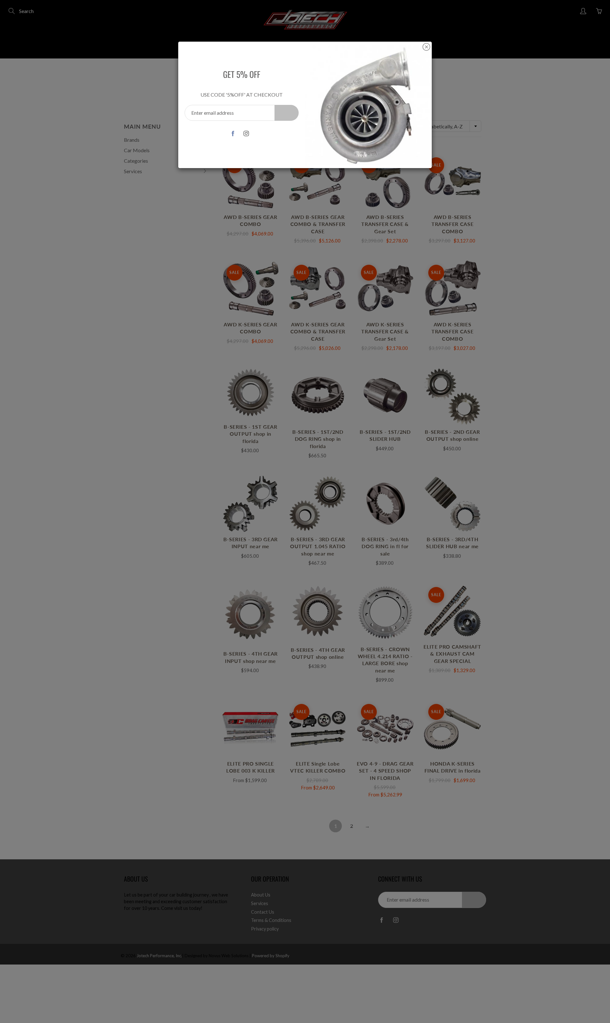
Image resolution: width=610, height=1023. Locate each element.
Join (286, 112)
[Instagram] (246, 133)
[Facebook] (232, 133)
